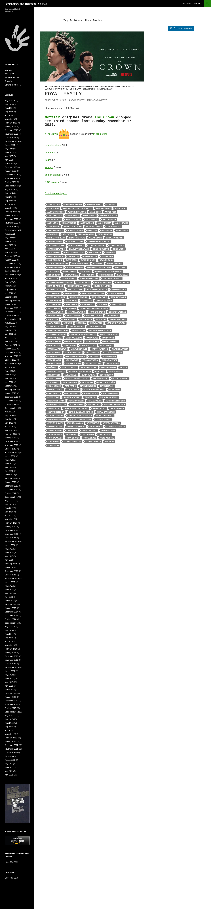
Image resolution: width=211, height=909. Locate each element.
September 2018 (12, 452)
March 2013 (10, 690)
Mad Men (9, 70)
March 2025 (10, 164)
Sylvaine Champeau (76, 427)
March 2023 (10, 252)
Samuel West (53, 408)
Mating (61, 89)
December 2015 (11, 571)
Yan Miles (109, 442)
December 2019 (11, 397)
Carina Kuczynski (114, 238)
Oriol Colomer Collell (77, 379)
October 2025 (10, 138)
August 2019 (10, 412)
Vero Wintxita (107, 438)
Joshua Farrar (73, 316)
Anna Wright (53, 227)
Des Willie (98, 264)
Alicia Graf (120, 208)
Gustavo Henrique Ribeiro (60, 282)
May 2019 (9, 423)
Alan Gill (111, 204)
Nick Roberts (115, 371)
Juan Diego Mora (93, 316)
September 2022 (12, 275)
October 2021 (10, 315)
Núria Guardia (88, 375)
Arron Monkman (55, 230)
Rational (100, 89)
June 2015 (9, 590)
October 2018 (10, 449)
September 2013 (12, 667)
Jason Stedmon (118, 297)
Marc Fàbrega (54, 338)
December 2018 (11, 441)
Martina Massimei (73, 353)
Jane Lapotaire (99, 297)
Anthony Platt (113, 227)
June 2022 (9, 286)
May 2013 (9, 682)
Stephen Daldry (103, 419)
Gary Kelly (122, 275)
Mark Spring (70, 345)
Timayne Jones (108, 430)
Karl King (101, 319)
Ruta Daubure (94, 401)
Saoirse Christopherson (76, 408)
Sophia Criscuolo (104, 416)
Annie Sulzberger (73, 227)
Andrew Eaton (54, 219)
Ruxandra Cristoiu (56, 404)
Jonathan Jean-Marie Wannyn (94, 308)
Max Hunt (94, 356)
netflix (123, 367)
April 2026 (9, 115)
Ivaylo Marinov (119, 290)
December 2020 (11, 352)
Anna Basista (104, 223)
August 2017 (10, 501)
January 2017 (10, 527)
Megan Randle (54, 360)
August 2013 (10, 671)
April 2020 (9, 382)
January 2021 (10, 349)
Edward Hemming (75, 267)
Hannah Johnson (103, 282)
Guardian (120, 86)
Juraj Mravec (112, 316)
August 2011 (10, 760)
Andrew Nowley (73, 219)
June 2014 (9, 634)
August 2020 (10, 367)
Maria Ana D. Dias (74, 338)
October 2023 (10, 227)
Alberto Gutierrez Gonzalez (77, 208)
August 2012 (10, 716)
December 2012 (11, 701)
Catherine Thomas (56, 245)
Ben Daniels (122, 230)
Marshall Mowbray (56, 349)
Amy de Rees (110, 212)
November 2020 (11, 356)
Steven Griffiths (111, 423)
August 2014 (10, 627)
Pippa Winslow (54, 393)
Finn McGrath (88, 275)
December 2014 (11, 612)
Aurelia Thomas (75, 230)
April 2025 (9, 160)
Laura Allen (53, 323)
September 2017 (12, 497)
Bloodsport (9, 74)
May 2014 (9, 638)
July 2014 (9, 630)
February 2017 (11, 523)
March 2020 (10, 386)
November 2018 (11, 445)
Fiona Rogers (106, 275)
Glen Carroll (69, 279)
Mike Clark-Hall (93, 364)
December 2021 (11, 308)
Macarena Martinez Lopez (83, 334)
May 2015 (9, 593)
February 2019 (11, 434)
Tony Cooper (73, 438)
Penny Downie (54, 386)
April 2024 (9, 204)
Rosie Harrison (76, 401)
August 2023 (10, 234)
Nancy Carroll (69, 367)
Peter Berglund (88, 386)
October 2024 (10, 182)
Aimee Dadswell (94, 204)
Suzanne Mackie (55, 427)
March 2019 (10, 430)
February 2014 (11, 649)
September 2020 (12, 364)
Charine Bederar (97, 245)
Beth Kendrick (105, 234)
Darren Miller (90, 256)
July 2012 (9, 719)
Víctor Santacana (72, 442)
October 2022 (10, 271)
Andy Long (52, 223)
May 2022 (9, 289)
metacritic (50, 152)
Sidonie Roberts (55, 416)
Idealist (130, 86)
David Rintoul (106, 260)
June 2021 (9, 330)
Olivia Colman (54, 379)
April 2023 (9, 249)
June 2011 (9, 767)
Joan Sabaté (71, 304)
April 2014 (9, 641)
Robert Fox (90, 397)
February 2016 (11, 564)
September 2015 (12, 578)
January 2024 (10, 215)
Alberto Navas (103, 208)
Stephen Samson (75, 423)
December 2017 (11, 486)
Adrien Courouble (73, 204)
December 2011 (11, 745)
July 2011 (9, 764)
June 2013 (9, 678)
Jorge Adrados (97, 312)
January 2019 (10, 438)
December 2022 (11, 264)
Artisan (49, 86)
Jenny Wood (71, 301)
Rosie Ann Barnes (55, 401)
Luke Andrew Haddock (100, 330)
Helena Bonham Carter (78, 286)
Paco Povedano (100, 379)
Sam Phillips (93, 404)
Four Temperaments (103, 86)
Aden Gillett (53, 204)
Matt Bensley (92, 353)
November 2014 (11, 615)
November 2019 (11, 401)
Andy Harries (91, 219)
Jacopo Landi (53, 293)
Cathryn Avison (76, 245)
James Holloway (116, 293)
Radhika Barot (91, 393)
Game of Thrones (12, 77)
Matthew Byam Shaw (112, 353)
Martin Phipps (54, 353)
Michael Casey (54, 364)
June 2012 (9, 723)
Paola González (120, 379)
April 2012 (9, 730)
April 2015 (9, 597)
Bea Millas (106, 230)
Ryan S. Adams (76, 404)
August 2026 (10, 101)
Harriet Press (122, 282)
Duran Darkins (114, 264)
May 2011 (9, 771)
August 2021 (10, 323)
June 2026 (9, 108)
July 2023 (9, 238)
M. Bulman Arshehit (56, 334)
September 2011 (12, 756)
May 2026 (9, 112)
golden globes (52, 174)
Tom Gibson (71, 434)
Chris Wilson (53, 253)
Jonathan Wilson (55, 312)
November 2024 (11, 178)
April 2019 (9, 427)
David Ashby (107, 256)
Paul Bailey (53, 382)
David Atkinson (54, 260)
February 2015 (11, 604)
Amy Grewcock (54, 216)
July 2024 (9, 193)
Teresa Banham (54, 430)
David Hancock (88, 260)
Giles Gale (52, 279)
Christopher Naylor (74, 253)
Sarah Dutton (117, 408)
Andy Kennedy (109, 219)
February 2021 (11, 345)
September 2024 (12, 186)
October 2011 (10, 753)
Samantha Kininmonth (114, 404)
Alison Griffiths (55, 212)
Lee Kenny (81, 323)
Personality (88, 89)
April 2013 (9, 686)
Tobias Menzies (54, 434)
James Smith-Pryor (56, 297)
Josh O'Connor (54, 316)
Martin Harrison (120, 349)
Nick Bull (100, 371)
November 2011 (11, 749)
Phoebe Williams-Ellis (94, 390)
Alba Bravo (53, 208)
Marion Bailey (54, 342)
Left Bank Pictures (116, 323)
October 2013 (10, 664)
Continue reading (56, 193)
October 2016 (10, 538)
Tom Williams (104, 434)
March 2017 (10, 519)
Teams (109, 89)
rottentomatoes (53, 145)
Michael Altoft (109, 360)
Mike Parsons (112, 364)
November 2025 (11, 134)
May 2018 (9, 467)
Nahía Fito (52, 367)
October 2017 (10, 493)
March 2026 (10, 119)
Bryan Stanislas (77, 238)
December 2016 (11, 530)
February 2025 (11, 167)
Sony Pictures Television (80, 416)
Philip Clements (55, 390)
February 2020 (11, 390)
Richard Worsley (72, 397)
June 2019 (9, 419)
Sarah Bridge (99, 408)
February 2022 (11, 301)
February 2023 (11, 256)
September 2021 (12, 319)
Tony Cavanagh (54, 438)
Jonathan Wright (76, 312)
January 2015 (10, 608)
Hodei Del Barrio (55, 290)
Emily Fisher (53, 271)
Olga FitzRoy (106, 375)
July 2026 (9, 104)
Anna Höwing (121, 223)
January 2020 (10, 393)
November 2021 (11, 312)
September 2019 (12, 408)
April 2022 (9, 293)
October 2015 (10, 575)
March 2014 (10, 645)
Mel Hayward (72, 360)
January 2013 (10, 697)
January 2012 (10, 741)
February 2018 (11, 478)
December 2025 (11, 130)
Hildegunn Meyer (102, 286)
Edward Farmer (54, 267)
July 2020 (9, 371)
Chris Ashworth (101, 249)
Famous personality (81, 86)
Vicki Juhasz (53, 442)
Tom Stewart (88, 434)
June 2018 (9, 464)
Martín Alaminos (100, 349)
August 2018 (10, 456)
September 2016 (12, 541)
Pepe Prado (70, 386)
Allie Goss (95, 212)
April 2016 (9, 560)
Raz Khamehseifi (110, 393)
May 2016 (9, 556)
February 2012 (11, 738)
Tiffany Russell (89, 430)
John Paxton (53, 308)
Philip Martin (73, 390)
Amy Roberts (72, 216)
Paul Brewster (70, 382)
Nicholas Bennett (56, 371)
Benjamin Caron (86, 234)
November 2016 (11, 534)
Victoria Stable (93, 442)
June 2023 (9, 241)
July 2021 (9, 327)
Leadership (51, 89)
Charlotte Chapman (79, 249)
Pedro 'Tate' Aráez (106, 382)
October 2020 (10, 360)
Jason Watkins (54, 301)
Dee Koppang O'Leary (57, 264)
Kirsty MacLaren (118, 319)
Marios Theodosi (73, 342)
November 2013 (11, 660)
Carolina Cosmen (74, 241)
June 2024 (9, 197)
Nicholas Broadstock (80, 371)
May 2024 (9, 201)
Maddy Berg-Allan (109, 334)
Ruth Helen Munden (115, 401)
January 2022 (10, 304)
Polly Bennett (72, 393)
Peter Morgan (107, 386)
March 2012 (10, 734)
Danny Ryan (73, 256)
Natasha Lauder (89, 367)
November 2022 (11, 267)
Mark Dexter (53, 345)
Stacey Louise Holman (80, 419)
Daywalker (9, 81)
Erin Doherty (53, 275)
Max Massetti (109, 356)
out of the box (73, 89)
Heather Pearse (55, 286)
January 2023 (10, 260)
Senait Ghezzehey (55, 412)
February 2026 (11, 123)
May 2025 (9, 156)
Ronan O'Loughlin (109, 397)
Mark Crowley (110, 342)
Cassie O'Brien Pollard (99, 241)
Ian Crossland (75, 290)
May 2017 (9, 512)
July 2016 (9, 549)
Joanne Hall (88, 304)
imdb (47, 160)
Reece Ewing (53, 397)
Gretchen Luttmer (89, 279)
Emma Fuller (69, 271)
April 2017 (9, 515)
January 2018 (10, 482)
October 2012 (10, 708)
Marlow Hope (106, 345)
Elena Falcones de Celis (99, 267)
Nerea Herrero (108, 367)
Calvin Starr (95, 238)
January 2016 (10, 567)
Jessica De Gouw (104, 301)
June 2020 (9, 375)
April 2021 (9, 338)
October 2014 (10, 619)
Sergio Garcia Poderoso (81, 412)
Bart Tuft (92, 230)
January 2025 (10, 171)
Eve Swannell (71, 275)
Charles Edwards (56, 249)
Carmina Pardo (54, 241)
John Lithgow (118, 304)
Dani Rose (110, 253)
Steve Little (93, 423)
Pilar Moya (114, 390)
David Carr (71, 260)
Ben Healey (52, 234)
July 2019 (9, 415)
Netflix (52, 117)
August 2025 (10, 145)
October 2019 (10, 404)
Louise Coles (78, 330)
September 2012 (12, 712)
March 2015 (10, 601)
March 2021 (10, 341)
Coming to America (13, 85)
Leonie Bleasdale (56, 327)
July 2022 (9, 282)
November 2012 (11, 704)
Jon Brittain (70, 308)
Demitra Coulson (80, 264)
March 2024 (10, 208)
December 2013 (11, 656)
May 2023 (9, 245)
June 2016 (9, 553)
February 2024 (11, 212)
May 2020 (9, 378)
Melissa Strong (90, 360)
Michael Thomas (73, 364)
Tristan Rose (90, 438)
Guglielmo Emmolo (112, 279)
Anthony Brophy (94, 227)
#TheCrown (51, 134)
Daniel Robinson (55, 256)
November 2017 (11, 490)
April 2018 (9, 471)
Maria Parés (92, 338)
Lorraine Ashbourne (57, 330)
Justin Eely (52, 319)
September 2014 (12, 623)
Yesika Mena (53, 445)
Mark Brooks (92, 342)
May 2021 (9, 334)
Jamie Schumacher (79, 297)
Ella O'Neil (120, 267)
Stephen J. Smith (55, 423)
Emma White (85, 271)
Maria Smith (108, 338)
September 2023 (12, 230)
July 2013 (9, 675)
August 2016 (10, 545)
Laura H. (68, 323)
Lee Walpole (96, 323)
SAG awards (52, 182)
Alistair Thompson (77, 212)
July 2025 (9, 149)
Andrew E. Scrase (108, 216)
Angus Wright (87, 223)
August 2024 (10, 189)
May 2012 (9, 727)
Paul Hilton (87, 382)
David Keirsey (77, 100)
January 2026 (10, 126)
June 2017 (9, 508)
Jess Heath (87, 301)
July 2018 (9, 460)
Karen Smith (86, 319)
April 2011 (9, 775)
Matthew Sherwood (75, 356)
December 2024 (11, 175)
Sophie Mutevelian (56, 419)
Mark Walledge (88, 345)
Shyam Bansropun (106, 412)
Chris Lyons (118, 249)
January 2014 (10, 653)
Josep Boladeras (117, 312)
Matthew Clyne (54, 356)
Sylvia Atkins (96, 427)
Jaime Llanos (71, 293)
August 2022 (10, 278)
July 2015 (9, 586)
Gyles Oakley (83, 282)
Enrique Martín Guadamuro (108, 271)
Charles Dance (117, 245)
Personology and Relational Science (26, 4)
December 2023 (11, 219)
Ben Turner (68, 234)
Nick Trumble (53, 375)
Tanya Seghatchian (115, 427)
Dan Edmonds (95, 253)
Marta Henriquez (79, 349)
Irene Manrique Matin (97, 290)
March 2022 (10, 297)
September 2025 (12, 141)
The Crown (104, 117)
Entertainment (62, 86)
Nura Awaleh (71, 375)
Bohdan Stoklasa (56, 238)
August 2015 (10, 582)
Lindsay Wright (76, 327)
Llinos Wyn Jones (96, 327)
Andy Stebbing (69, 223)
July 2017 (9, 504)
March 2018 (10, 475)
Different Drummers (192, 4)
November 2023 (11, 223)
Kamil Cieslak (69, 319)
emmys (49, 167)
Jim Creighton (54, 304)
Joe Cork (102, 304)
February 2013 (11, 693)
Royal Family (63, 94)
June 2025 (9, 152)
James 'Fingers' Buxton (93, 293)
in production (100, 134)
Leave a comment (98, 100)
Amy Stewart (89, 216)
